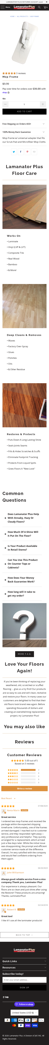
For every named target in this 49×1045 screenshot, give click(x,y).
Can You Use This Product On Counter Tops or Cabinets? (23, 563)
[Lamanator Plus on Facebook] (3, 997)
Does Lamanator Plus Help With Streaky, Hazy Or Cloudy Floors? (23, 517)
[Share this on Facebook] (21, 152)
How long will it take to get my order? (21, 593)
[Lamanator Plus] (24, 7)
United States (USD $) (23, 1012)
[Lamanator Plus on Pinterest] (5, 997)
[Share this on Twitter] (14, 152)
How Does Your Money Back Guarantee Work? (21, 579)
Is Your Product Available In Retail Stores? (22, 547)
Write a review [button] (24, 788)
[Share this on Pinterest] (27, 152)
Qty (3, 98)
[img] (8, 806)
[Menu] (1, 7)
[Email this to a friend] (34, 152)
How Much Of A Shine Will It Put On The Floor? (23, 533)
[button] (9, 73)
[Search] (39, 7)
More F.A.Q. (24, 654)
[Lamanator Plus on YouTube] (7, 997)
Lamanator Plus (16, 1035)
